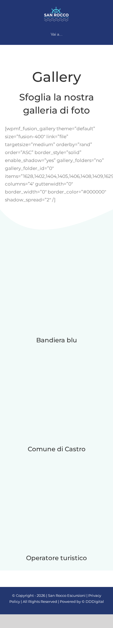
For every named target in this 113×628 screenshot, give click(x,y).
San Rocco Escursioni (67, 595)
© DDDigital (93, 601)
